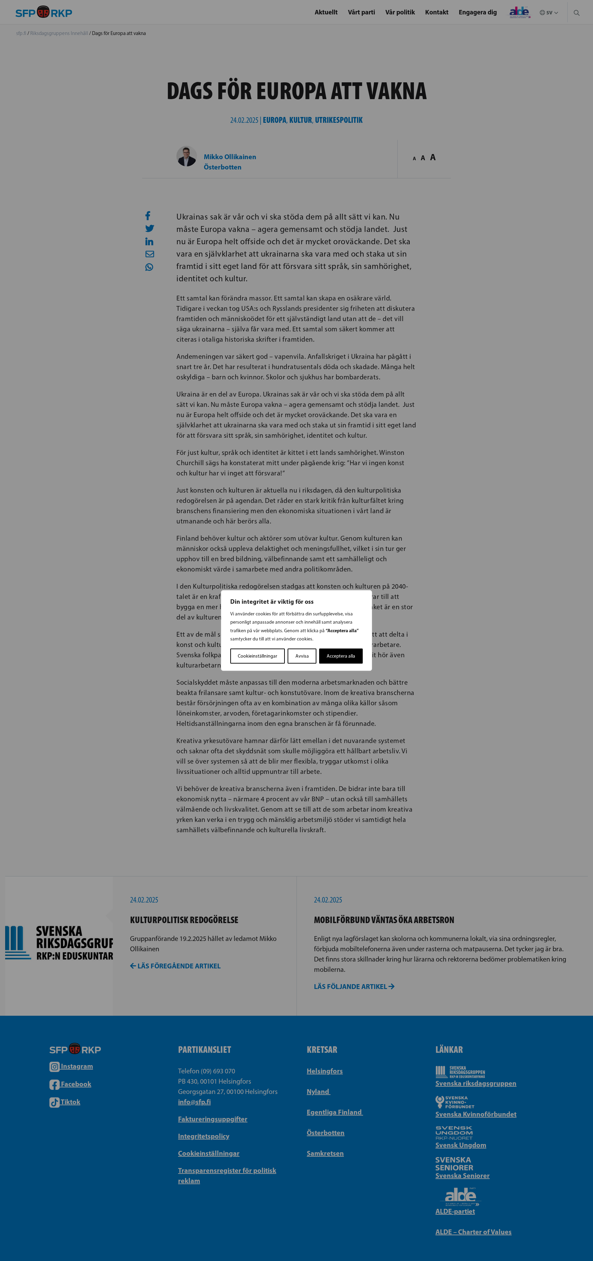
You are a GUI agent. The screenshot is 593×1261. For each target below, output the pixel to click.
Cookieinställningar (257, 656)
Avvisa (302, 656)
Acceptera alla (341, 656)
